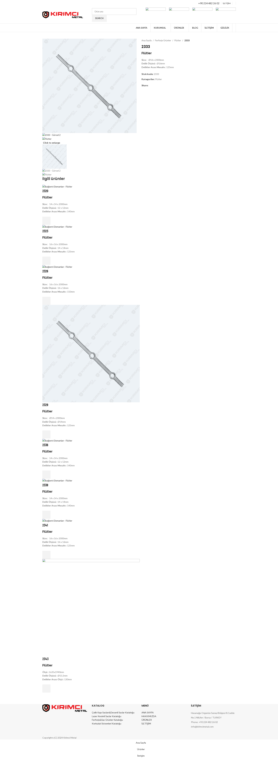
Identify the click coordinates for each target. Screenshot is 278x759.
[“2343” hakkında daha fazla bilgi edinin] (46, 688)
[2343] (91, 607)
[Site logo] (62, 14)
